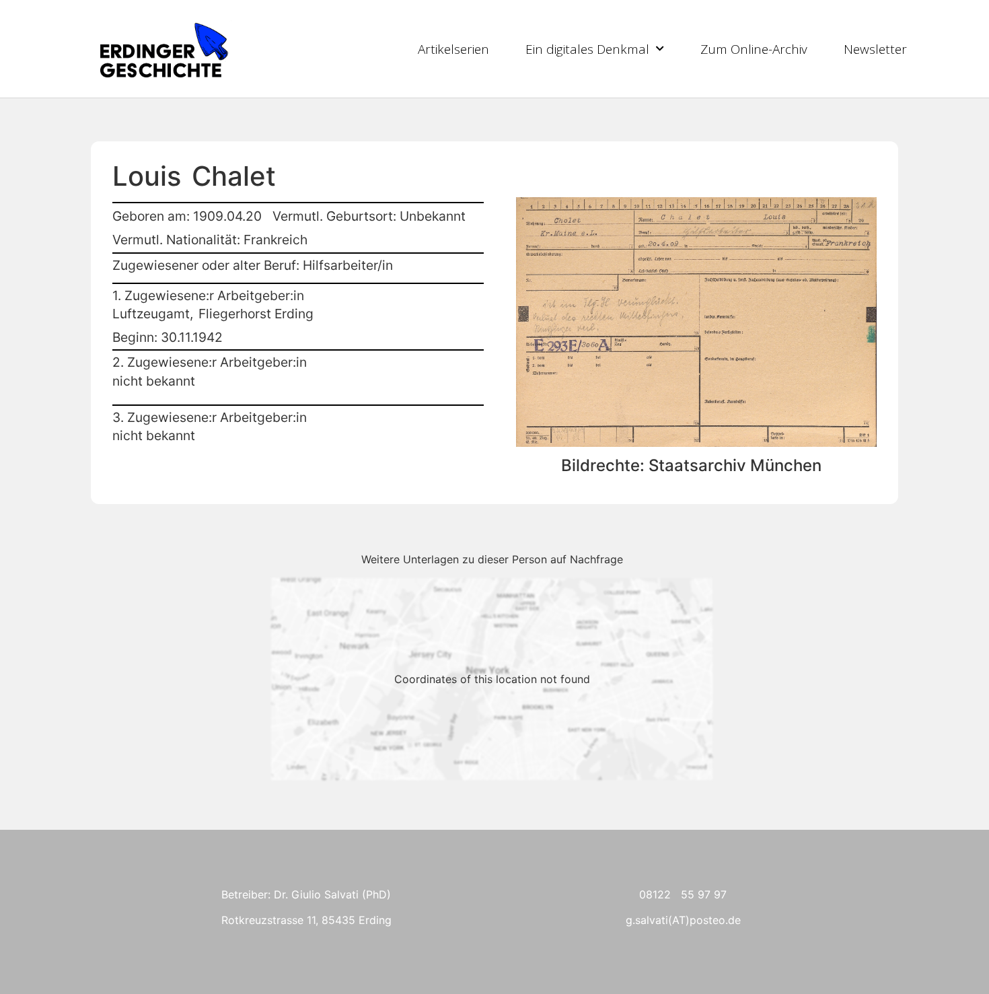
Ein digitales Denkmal (587, 49)
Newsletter (875, 49)
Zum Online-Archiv (753, 49)
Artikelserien (453, 49)
